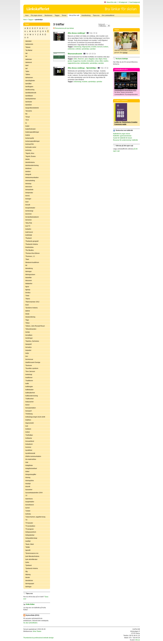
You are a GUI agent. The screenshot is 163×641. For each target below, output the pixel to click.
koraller (83, 61)
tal (26, 56)
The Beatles (29, 250)
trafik (27, 383)
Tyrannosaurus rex (31, 553)
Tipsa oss (96, 15)
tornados (28, 347)
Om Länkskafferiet (108, 15)
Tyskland (28, 565)
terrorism (28, 220)
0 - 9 (26, 38)
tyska (27, 562)
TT (26, 496)
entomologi (77, 47)
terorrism (28, 214)
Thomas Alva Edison (32, 253)
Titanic (27, 299)
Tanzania (28, 111)
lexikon (105, 47)
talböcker (28, 59)
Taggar (57, 15)
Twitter (27, 547)
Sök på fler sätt (74, 15)
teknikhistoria (30, 162)
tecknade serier (30, 147)
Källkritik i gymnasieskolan (122, 136)
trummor (28, 447)
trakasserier (29, 402)
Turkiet (27, 511)
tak (26, 53)
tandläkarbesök (30, 93)
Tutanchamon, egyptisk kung (35, 517)
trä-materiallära (30, 459)
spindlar (93, 49)
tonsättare (28, 335)
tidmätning (29, 268)
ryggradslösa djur (74, 63)
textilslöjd (28, 235)
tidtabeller (28, 283)
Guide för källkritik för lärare (122, 138)
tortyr (27, 353)
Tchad (27, 117)
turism (27, 508)
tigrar (27, 287)
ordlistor (78, 49)
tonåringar (29, 338)
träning (27, 477)
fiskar (105, 59)
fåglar (101, 59)
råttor (101, 61)
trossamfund (29, 441)
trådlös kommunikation (33, 456)
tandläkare (29, 96)
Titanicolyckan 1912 (32, 302)
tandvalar (28, 102)
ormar (97, 61)
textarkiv (28, 229)
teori (27, 202)
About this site (111, 2)
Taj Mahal (28, 50)
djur (96, 59)
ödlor (75, 59)
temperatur (29, 193)
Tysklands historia (31, 568)
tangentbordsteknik (32, 108)
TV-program (29, 529)
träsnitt (27, 486)
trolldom (28, 429)
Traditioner (29, 380)
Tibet (27, 259)
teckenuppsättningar (32, 141)
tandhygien (29, 86)
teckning (28, 150)
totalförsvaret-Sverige (32, 362)
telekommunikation (32, 177)
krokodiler (90, 61)
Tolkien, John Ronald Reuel (35, 326)
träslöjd (28, 484)
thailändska (29, 247)
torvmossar (29, 359)
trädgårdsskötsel (31, 468)
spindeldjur (85, 49)
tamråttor (28, 84)
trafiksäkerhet (30, 393)
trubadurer (29, 444)
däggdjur (92, 59)
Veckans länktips (122, 59)
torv (26, 356)
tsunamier (28, 489)
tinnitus (27, 293)
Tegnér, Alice (29, 153)
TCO (27, 120)
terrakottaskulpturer (32, 217)
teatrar (27, 135)
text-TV (27, 226)
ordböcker (71, 49)
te (26, 123)
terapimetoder (30, 208)
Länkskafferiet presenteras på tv (125, 90)
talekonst (28, 62)
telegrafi (28, 174)
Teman (64, 15)
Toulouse (28, 365)
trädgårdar (29, 465)
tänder (27, 577)
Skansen (81, 59)
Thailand (28, 238)
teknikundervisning (32, 165)
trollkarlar (28, 438)
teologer (28, 199)
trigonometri (29, 423)
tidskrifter (28, 277)
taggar (125, 52)
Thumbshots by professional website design (38, 638)
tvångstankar (29, 535)
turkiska (28, 514)
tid (26, 265)
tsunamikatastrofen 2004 (34, 493)
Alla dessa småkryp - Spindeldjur (82, 68)
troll (26, 426)
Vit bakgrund (122, 2)
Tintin (27, 296)
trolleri (27, 432)
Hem (27, 15)
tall (26, 68)
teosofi (27, 205)
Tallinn (27, 74)
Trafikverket (29, 399)
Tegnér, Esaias (30, 156)
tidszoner (28, 280)
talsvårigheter (30, 80)
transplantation (30, 408)
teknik (27, 159)
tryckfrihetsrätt (30, 453)
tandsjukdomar (30, 99)
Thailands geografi (31, 241)
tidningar (28, 271)
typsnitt (27, 550)
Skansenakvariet (75, 54)
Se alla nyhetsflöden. (30, 623)
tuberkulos (29, 499)
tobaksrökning (30, 317)
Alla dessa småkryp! (76, 33)
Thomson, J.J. (30, 256)
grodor (70, 61)
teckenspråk (29, 138)
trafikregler (29, 386)
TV (26, 520)
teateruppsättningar (32, 132)
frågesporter (86, 47)
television (28, 187)
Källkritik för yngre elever (121, 134)
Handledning (86, 15)
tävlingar (28, 587)
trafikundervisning (31, 396)
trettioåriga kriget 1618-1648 (35, 417)
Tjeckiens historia (31, 308)
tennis (27, 196)
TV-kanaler (29, 523)
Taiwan (27, 47)
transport (28, 411)
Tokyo (27, 323)
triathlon (28, 420)
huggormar (76, 61)
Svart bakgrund (134, 2)
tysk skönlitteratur (31, 559)
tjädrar (27, 311)
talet (26, 65)
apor (86, 59)
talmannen (29, 77)
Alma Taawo (37, 631)
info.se (137, 640)
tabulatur (28, 41)
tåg (26, 571)
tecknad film (29, 144)
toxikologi (28, 374)
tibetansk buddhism (32, 262)
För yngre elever (36, 15)
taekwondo (29, 44)
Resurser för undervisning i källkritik (125, 140)
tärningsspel (29, 583)
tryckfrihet (28, 450)
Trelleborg (29, 414)
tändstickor (29, 580)
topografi (28, 344)
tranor (27, 405)
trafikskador (29, 390)
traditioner (28, 377)
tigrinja (27, 290)
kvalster (84, 82)
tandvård (28, 105)
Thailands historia (31, 244)
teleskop (28, 184)
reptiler (106, 61)
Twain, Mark (29, 544)
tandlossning (29, 90)
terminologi (29, 211)
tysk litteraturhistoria (32, 556)
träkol (27, 471)
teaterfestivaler (30, 129)
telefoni (28, 171)
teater (27, 126)
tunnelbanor (29, 505)
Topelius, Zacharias (32, 341)
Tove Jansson (30, 371)
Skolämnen (48, 15)
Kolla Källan (30, 604)
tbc (26, 114)
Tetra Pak (28, 223)
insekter (94, 47)
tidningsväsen (30, 274)
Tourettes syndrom (31, 368)
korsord (100, 47)
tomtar (27, 332)
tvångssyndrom (30, 532)
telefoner (28, 168)
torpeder (28, 350)
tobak (27, 314)
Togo (27, 320)
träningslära (29, 480)
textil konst (29, 232)
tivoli (27, 305)
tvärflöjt (27, 541)
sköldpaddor (84, 63)
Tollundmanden (30, 329)
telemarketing (30, 180)
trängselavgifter (30, 474)
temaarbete (29, 189)
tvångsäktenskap (31, 538)
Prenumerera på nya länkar (64, 28)
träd (26, 462)
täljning (28, 574)
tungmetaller (29, 502)
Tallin (27, 71)
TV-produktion (30, 526)
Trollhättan (29, 435)
